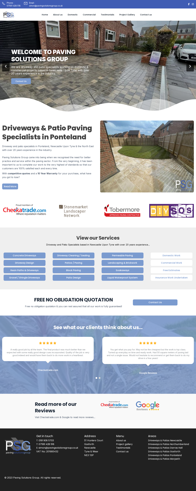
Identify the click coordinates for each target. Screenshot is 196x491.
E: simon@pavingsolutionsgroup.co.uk (57, 447)
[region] (98, 66)
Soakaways (122, 270)
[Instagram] (193, 4)
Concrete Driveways (24, 255)
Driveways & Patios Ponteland (165, 455)
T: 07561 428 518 (45, 444)
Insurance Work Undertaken (171, 277)
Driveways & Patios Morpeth (164, 459)
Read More (10, 186)
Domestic (73, 14)
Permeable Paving (122, 255)
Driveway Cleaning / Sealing (73, 255)
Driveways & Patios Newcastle (165, 440)
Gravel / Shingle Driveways (24, 277)
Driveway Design (24, 262)
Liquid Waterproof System (122, 277)
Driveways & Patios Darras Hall (165, 447)
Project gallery (124, 444)
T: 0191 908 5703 (45, 440)
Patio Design (73, 277)
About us (58, 14)
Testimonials (107, 14)
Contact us (146, 14)
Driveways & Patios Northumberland (168, 444)
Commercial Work (171, 262)
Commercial (89, 14)
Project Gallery (127, 14)
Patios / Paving (73, 262)
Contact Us (155, 302)
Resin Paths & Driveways (24, 270)
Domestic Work (171, 255)
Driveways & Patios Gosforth (164, 451)
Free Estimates (171, 270)
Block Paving (73, 270)
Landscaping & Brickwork (122, 262)
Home (45, 14)
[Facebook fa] (189, 4)
